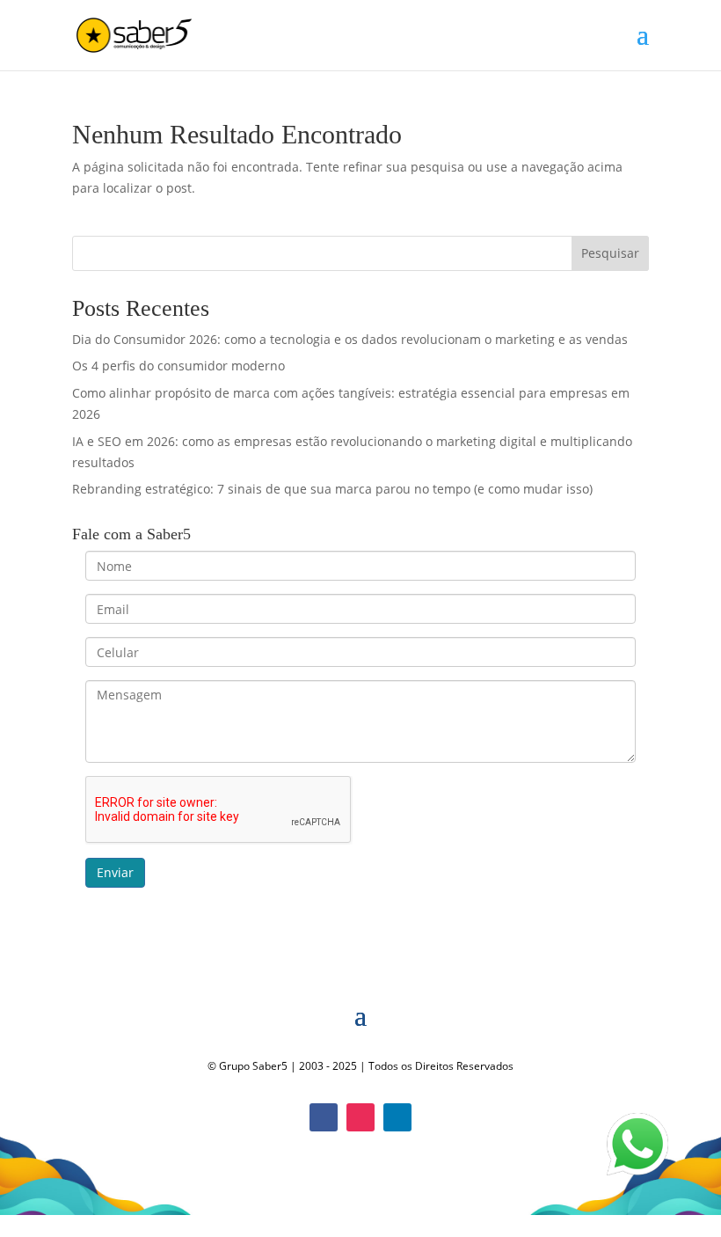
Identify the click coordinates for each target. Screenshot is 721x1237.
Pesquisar (610, 253)
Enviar (115, 872)
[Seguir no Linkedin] (397, 1117)
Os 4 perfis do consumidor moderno (178, 365)
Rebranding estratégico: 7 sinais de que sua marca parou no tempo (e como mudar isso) (332, 488)
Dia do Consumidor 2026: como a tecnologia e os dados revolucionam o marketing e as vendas (350, 339)
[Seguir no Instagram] (360, 1117)
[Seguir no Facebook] (324, 1117)
